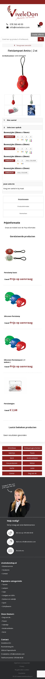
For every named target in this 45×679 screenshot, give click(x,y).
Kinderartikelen (7, 628)
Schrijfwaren (6, 606)
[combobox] (20, 39)
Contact (5, 574)
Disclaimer (21, 673)
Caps (4, 592)
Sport (4, 603)
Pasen (4, 621)
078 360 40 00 (16, 24)
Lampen (5, 588)
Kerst (4, 632)
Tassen (5, 584)
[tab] (23, 199)
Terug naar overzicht (23, 45)
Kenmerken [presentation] (23, 213)
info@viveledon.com (20, 27)
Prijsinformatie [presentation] (23, 199)
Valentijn (5, 625)
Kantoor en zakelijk (9, 599)
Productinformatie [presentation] (23, 206)
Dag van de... (6, 617)
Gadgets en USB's (8, 595)
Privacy (22, 666)
